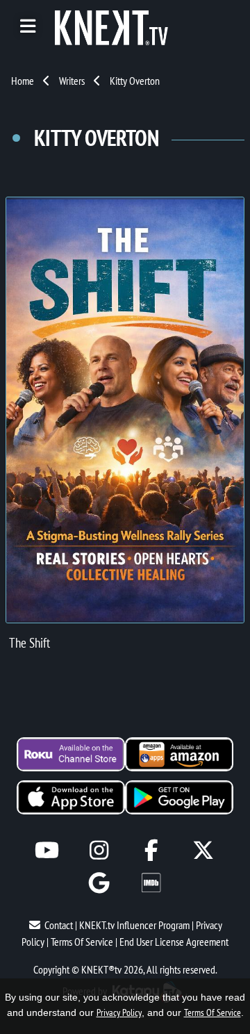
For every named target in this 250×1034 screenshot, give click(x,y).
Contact (58, 925)
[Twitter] (203, 850)
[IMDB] (151, 883)
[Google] (98, 883)
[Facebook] (151, 850)
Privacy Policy (119, 1012)
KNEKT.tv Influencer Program (134, 925)
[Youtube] (46, 850)
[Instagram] (98, 850)
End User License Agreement (173, 942)
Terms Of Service (82, 942)
